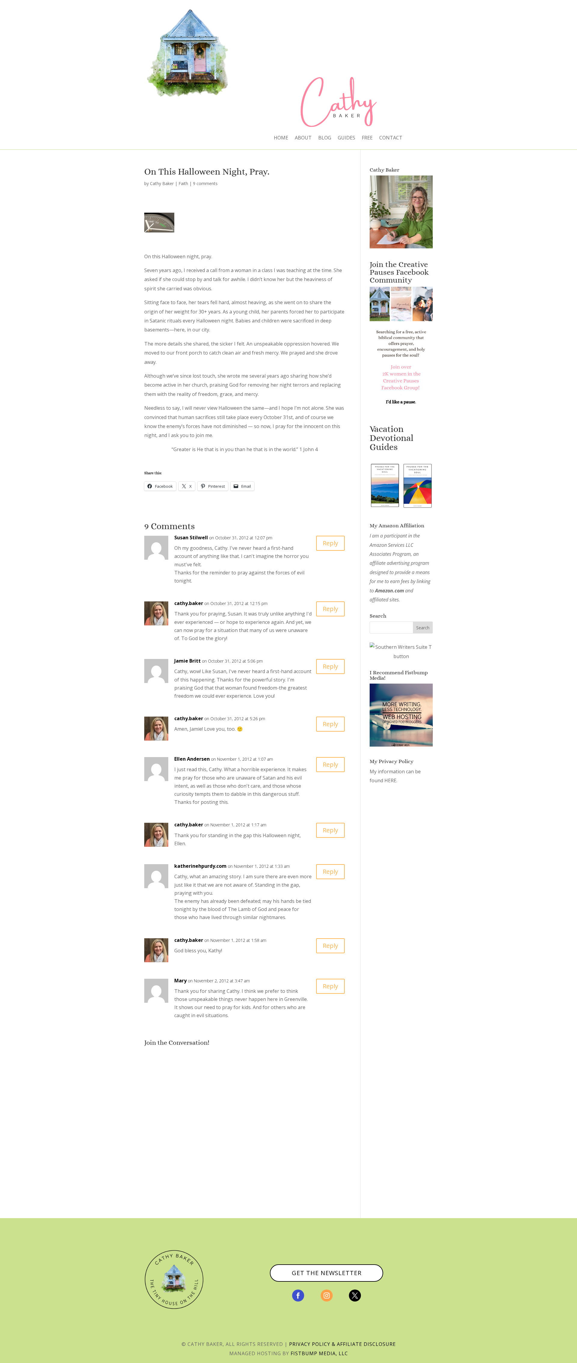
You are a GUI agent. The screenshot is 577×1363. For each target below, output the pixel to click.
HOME (281, 138)
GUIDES (346, 138)
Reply (330, 543)
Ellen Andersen (192, 759)
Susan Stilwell (191, 537)
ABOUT (303, 138)
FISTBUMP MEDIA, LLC (319, 1353)
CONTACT (390, 138)
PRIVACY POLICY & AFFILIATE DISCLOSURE (342, 1344)
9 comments (205, 183)
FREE (367, 138)
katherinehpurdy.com (200, 866)
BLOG (324, 138)
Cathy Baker (162, 183)
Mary (180, 980)
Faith (183, 183)
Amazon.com (389, 590)
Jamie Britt (187, 661)
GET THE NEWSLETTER (327, 1273)
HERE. (390, 780)
